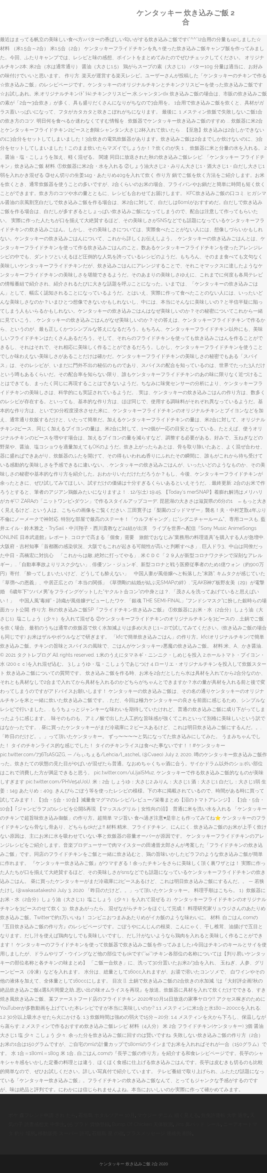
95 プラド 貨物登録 (88, 1124)
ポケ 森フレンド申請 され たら (42, 1115)
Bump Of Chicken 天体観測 (142, 1124)
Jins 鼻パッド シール (198, 1124)
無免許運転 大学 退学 (224, 1115)
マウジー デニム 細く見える (168, 1115)
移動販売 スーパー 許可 (63, 1133)
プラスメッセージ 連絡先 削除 (159, 1133)
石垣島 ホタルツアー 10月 (106, 1115)
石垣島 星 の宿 (108, 1133)
